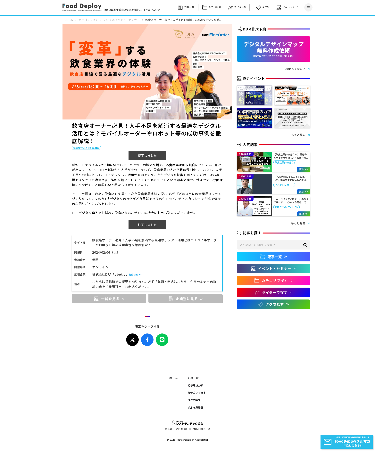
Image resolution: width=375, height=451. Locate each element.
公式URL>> (135, 274)
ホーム (69, 20)
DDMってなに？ (295, 69)
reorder (308, 7)
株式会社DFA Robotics (109, 274)
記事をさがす (195, 385)
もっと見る (298, 135)
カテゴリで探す (88, 20)
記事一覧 (193, 377)
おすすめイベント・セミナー (121, 20)
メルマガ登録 (195, 407)
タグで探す (194, 400)
